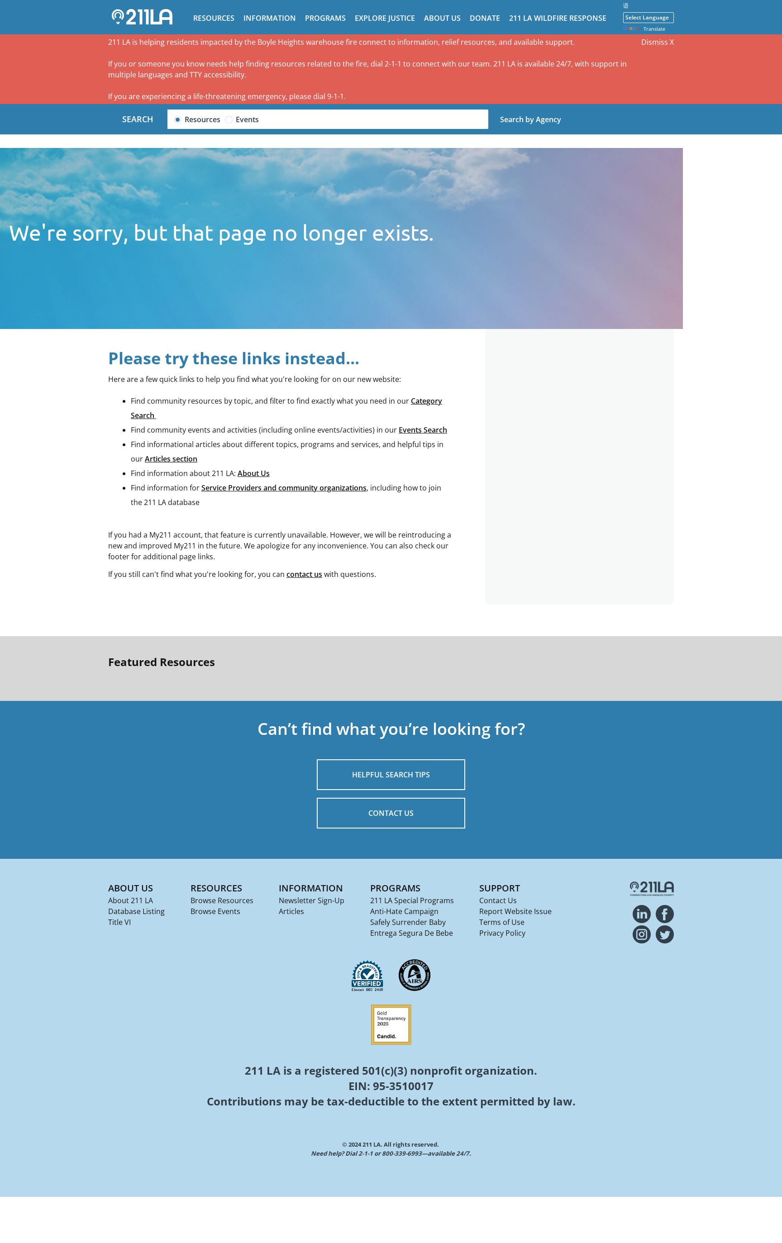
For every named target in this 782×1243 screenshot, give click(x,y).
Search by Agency (530, 119)
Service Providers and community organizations (284, 488)
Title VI (119, 922)
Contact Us (498, 900)
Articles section (171, 459)
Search (137, 119)
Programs (325, 18)
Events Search (423, 430)
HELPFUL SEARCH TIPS (391, 775)
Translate (654, 28)
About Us (442, 18)
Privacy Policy (502, 933)
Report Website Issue (515, 911)
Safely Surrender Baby (408, 922)
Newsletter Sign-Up (311, 900)
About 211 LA (130, 900)
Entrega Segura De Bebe (411, 933)
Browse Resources (222, 900)
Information (269, 18)
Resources (213, 18)
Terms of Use (502, 922)
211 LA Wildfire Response (557, 18)
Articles (291, 911)
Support (499, 888)
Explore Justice (385, 18)
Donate (485, 18)
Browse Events (215, 911)
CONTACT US (391, 813)
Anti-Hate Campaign (404, 911)
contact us (304, 574)
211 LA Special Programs (412, 900)
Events (247, 119)
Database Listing (136, 911)
